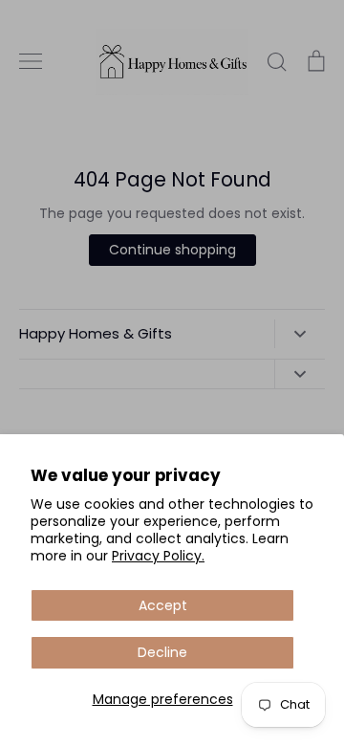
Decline (162, 652)
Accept (163, 605)
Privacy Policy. (158, 555)
